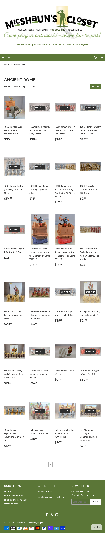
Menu (8, 57)
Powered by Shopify (35, 523)
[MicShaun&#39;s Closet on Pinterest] (51, 515)
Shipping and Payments (15, 499)
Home (6, 64)
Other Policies (11, 503)
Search (7, 491)
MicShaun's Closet (18, 523)
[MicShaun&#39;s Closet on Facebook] (47, 515)
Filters (95, 86)
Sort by (7, 86)
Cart (100, 57)
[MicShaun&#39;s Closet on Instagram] (56, 515)
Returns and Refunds (14, 495)
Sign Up (95, 502)
